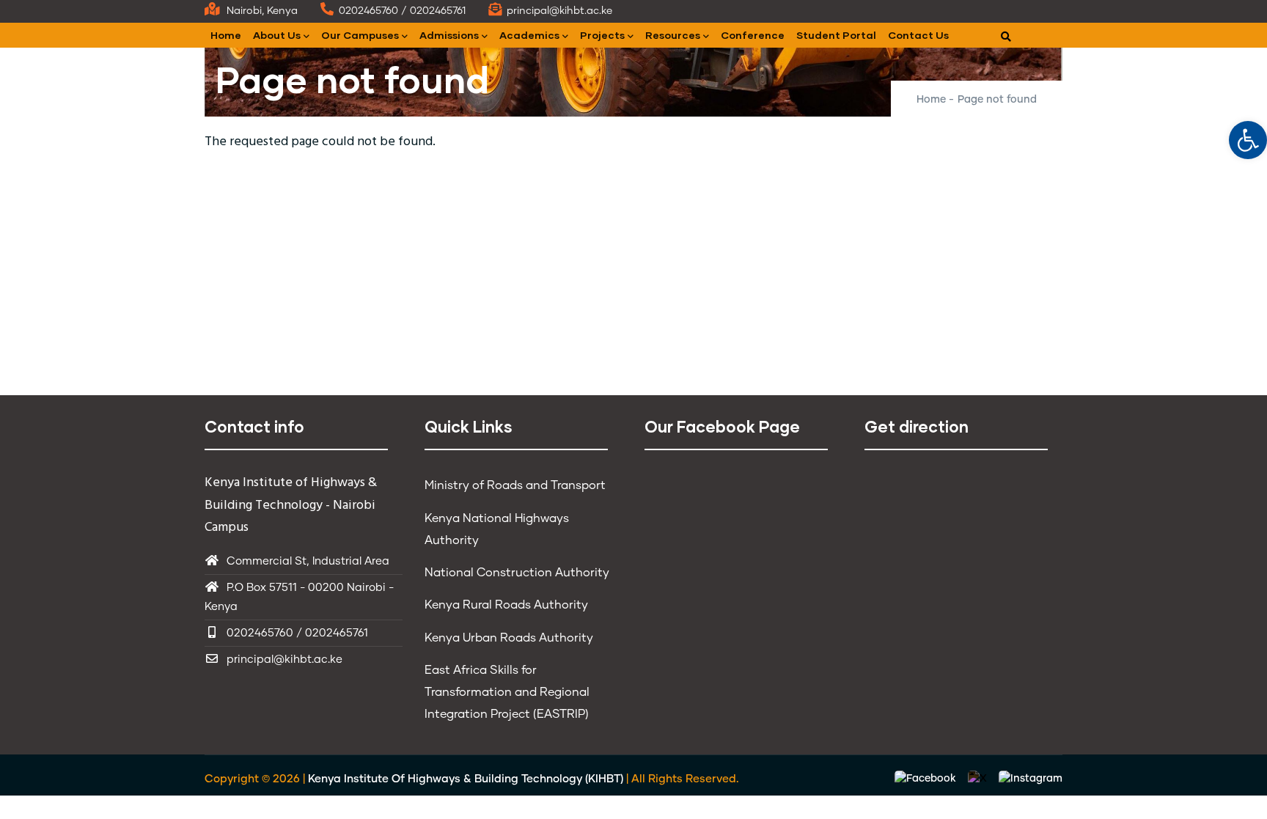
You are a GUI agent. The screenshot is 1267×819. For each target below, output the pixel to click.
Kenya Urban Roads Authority (509, 638)
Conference (753, 35)
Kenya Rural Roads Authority (506, 605)
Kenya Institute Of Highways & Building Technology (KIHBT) (465, 779)
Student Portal (836, 35)
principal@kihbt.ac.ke (284, 659)
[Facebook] (927, 779)
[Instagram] (1030, 779)
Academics (529, 35)
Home (225, 35)
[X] (979, 779)
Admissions (449, 35)
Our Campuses (360, 35)
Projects (602, 35)
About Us (277, 35)
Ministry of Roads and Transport (515, 485)
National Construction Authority (517, 573)
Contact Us (918, 35)
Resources (672, 35)
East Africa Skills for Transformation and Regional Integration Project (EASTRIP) (507, 692)
